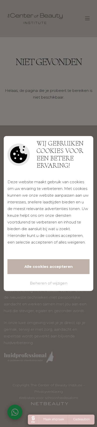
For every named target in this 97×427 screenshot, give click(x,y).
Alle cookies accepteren (48, 266)
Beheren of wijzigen (48, 283)
